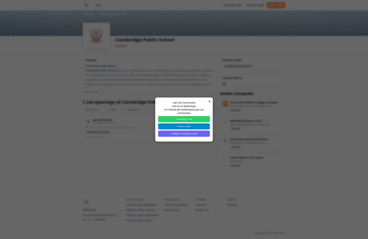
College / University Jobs (184, 133)
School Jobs (184, 126)
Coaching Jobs (184, 119)
